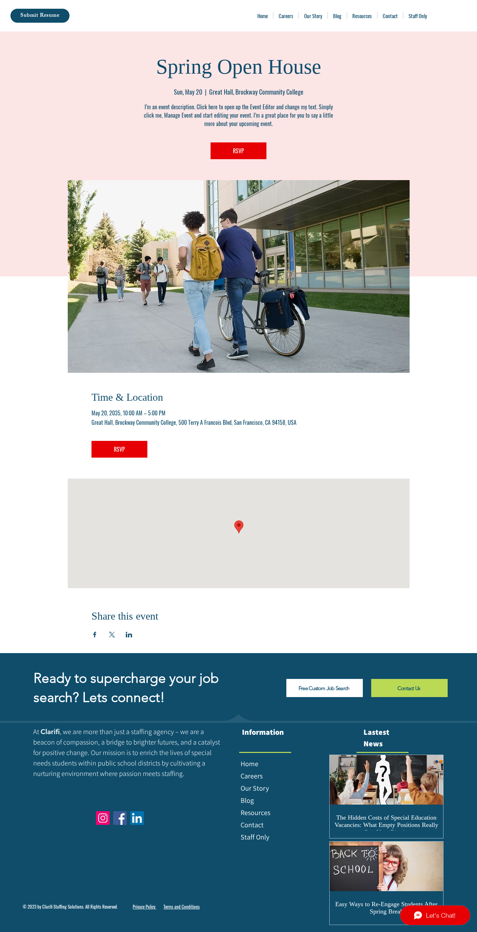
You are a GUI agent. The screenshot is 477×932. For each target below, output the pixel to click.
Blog (247, 800)
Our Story (255, 788)
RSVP (238, 151)
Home (249, 763)
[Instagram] (103, 818)
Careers (252, 776)
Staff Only (255, 837)
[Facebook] (120, 818)
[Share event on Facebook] (94, 634)
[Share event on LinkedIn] (129, 634)
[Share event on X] (112, 634)
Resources (255, 812)
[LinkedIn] (137, 818)
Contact (252, 824)
